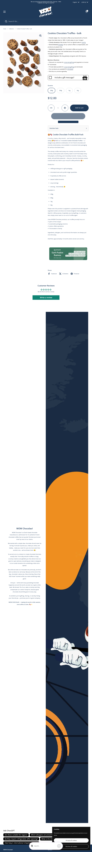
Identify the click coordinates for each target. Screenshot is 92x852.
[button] (86, 12)
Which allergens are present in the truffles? (47, 835)
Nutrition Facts (54, 128)
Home (4, 29)
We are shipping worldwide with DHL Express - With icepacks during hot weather (46, 2)
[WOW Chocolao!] (45, 11)
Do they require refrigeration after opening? (21, 839)
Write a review (46, 297)
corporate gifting (69, 62)
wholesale (70, 69)
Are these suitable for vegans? (16, 835)
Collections (11, 29)
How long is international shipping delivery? (21, 843)
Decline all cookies (71, 846)
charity (84, 42)
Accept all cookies (71, 840)
